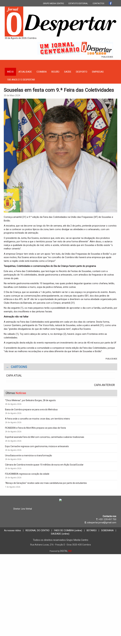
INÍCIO (10, 71)
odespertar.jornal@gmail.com (101, 522)
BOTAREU (92, 530)
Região (55, 71)
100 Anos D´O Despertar (21, 79)
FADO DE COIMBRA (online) (68, 530)
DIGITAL (61, 551)
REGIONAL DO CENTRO (37, 530)
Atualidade (25, 71)
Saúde (67, 71)
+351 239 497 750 (107, 519)
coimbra (42, 71)
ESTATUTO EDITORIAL (78, 3)
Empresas (98, 71)
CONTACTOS (98, 3)
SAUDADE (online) (60, 533)
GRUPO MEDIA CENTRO (53, 3)
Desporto (81, 71)
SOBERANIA (107, 530)
